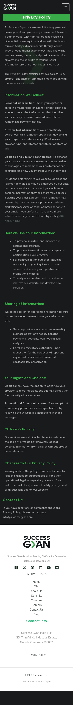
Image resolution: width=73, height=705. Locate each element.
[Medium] (57, 567)
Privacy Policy (37, 654)
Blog (37, 614)
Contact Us (37, 609)
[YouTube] (49, 567)
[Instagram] (32, 567)
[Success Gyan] (10, 7)
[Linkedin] (41, 567)
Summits (36, 595)
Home (36, 581)
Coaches (36, 600)
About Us (36, 591)
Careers (37, 605)
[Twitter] (24, 567)
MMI (36, 586)
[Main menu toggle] (65, 7)
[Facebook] (16, 567)
